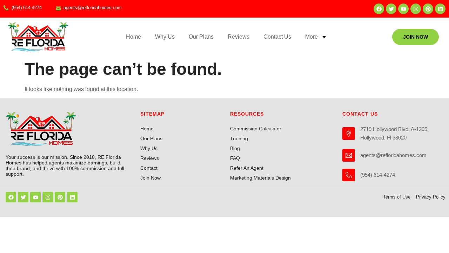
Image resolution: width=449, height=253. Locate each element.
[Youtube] (403, 9)
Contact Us (277, 37)
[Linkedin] (440, 9)
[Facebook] (379, 9)
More (311, 37)
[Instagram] (415, 9)
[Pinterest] (428, 9)
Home (133, 37)
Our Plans (201, 37)
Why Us (165, 37)
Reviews (238, 37)
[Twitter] (391, 9)
